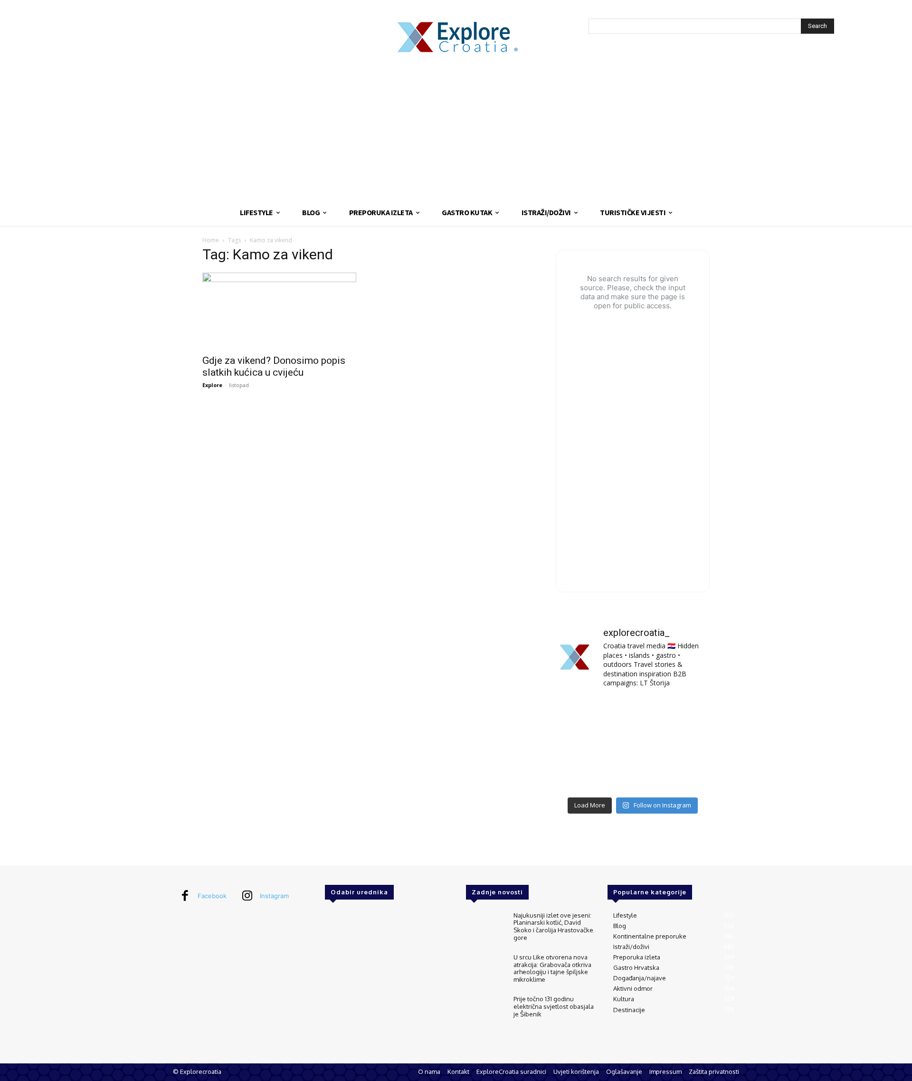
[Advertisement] (456, 128)
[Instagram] (247, 896)
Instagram (274, 896)
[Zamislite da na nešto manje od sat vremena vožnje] (580, 744)
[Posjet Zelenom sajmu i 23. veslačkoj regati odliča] (632, 775)
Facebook (212, 896)
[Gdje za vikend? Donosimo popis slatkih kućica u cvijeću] (279, 311)
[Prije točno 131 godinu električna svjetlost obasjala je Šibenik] (485, 1011)
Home (210, 240)
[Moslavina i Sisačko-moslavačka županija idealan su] (686, 775)
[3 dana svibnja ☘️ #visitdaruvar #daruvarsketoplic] (686, 744)
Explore (212, 385)
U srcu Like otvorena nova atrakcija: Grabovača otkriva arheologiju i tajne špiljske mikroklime (552, 968)
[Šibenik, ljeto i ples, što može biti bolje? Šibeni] (686, 712)
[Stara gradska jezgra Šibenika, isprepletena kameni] (580, 712)
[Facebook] (185, 896)
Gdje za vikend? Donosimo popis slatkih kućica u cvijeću (273, 366)
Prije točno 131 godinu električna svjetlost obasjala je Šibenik (553, 1006)
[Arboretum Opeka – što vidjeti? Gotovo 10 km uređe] (632, 744)
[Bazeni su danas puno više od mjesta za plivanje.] (632, 712)
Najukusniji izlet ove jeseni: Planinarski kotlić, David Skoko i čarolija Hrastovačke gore (553, 926)
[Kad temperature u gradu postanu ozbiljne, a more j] (580, 775)
